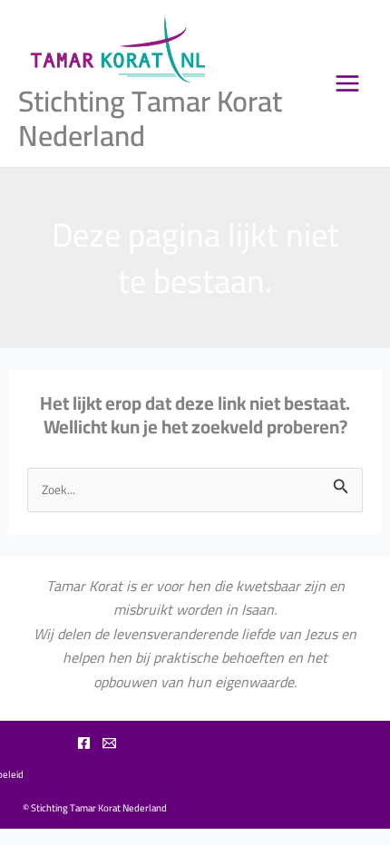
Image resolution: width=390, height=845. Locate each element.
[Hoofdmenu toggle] (347, 83)
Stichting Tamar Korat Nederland (150, 117)
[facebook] (84, 743)
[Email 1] (109, 743)
